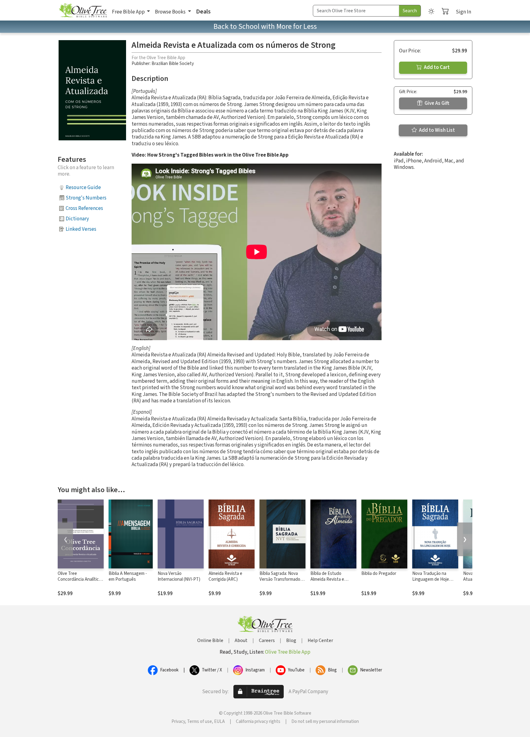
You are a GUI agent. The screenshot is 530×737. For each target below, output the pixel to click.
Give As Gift (436, 103)
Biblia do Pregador (378, 573)
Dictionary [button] (77, 218)
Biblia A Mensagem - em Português (128, 576)
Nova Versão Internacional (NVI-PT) (179, 576)
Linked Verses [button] (81, 229)
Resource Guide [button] (83, 187)
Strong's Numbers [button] (86, 198)
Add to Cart (436, 67)
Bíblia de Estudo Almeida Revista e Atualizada (327, 579)
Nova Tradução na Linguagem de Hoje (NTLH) (430, 579)
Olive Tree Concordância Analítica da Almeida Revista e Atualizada (79, 582)
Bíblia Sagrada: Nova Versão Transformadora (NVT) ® (281, 579)
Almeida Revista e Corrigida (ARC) (225, 576)
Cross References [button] (84, 208)
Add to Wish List (436, 130)
